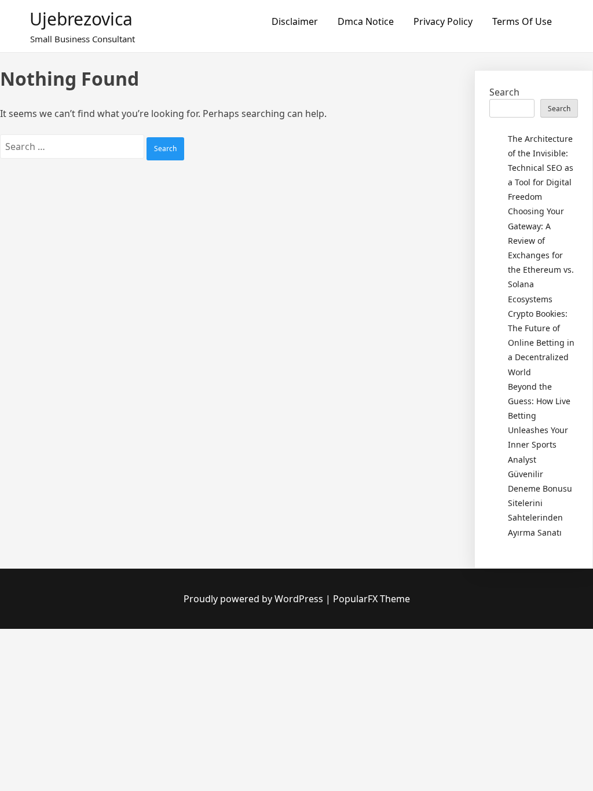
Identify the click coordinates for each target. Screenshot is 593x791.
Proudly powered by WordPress (254, 598)
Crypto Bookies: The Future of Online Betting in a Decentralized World (541, 343)
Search (504, 92)
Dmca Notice (366, 21)
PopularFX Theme (371, 598)
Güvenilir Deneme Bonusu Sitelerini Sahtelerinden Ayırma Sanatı (540, 503)
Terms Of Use (522, 21)
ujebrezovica (81, 19)
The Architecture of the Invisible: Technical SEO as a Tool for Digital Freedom (540, 168)
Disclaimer (295, 21)
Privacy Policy (443, 21)
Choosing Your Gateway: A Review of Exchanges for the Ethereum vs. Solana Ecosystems (541, 255)
